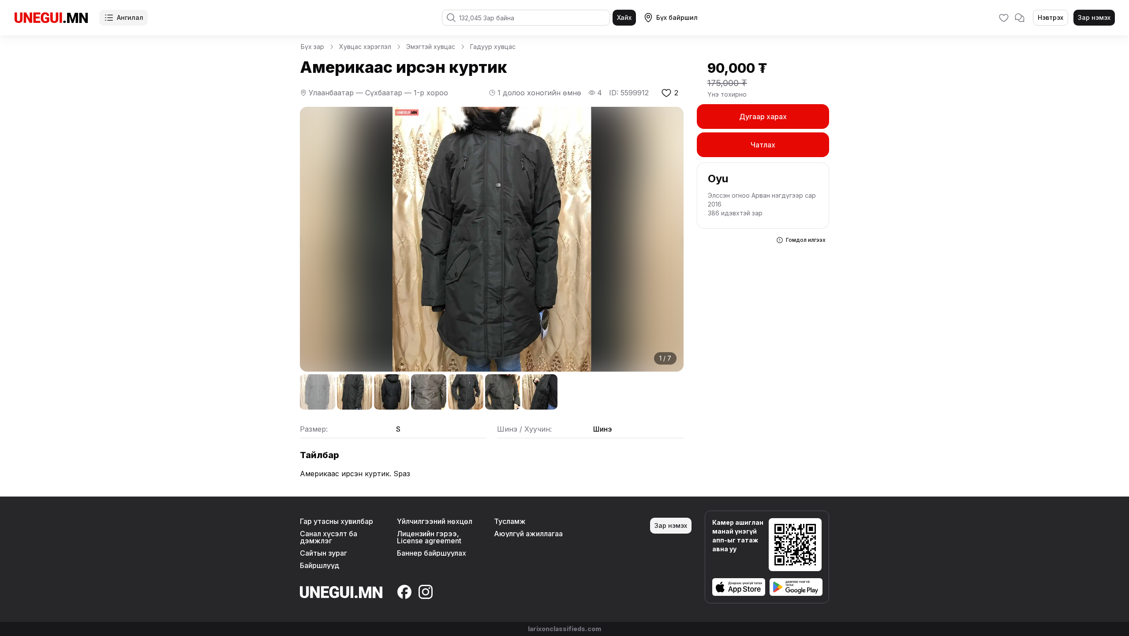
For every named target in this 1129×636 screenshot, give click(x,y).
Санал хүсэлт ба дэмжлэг (328, 537)
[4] (428, 392)
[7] (539, 392)
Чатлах (763, 144)
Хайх (624, 17)
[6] (502, 392)
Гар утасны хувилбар (336, 521)
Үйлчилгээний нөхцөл (434, 521)
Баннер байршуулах (431, 553)
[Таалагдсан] (1004, 18)
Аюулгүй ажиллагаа (528, 533)
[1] (317, 392)
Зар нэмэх (1094, 17)
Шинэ (602, 429)
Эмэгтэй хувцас (430, 46)
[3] (391, 392)
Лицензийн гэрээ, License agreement (429, 537)
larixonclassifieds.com (564, 628)
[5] (465, 392)
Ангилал (130, 17)
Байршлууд (319, 565)
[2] (354, 392)
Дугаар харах (763, 116)
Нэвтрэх (1050, 17)
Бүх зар (312, 46)
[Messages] (1020, 18)
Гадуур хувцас (493, 46)
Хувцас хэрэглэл (365, 46)
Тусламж (510, 521)
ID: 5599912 (629, 93)
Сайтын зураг (323, 553)
